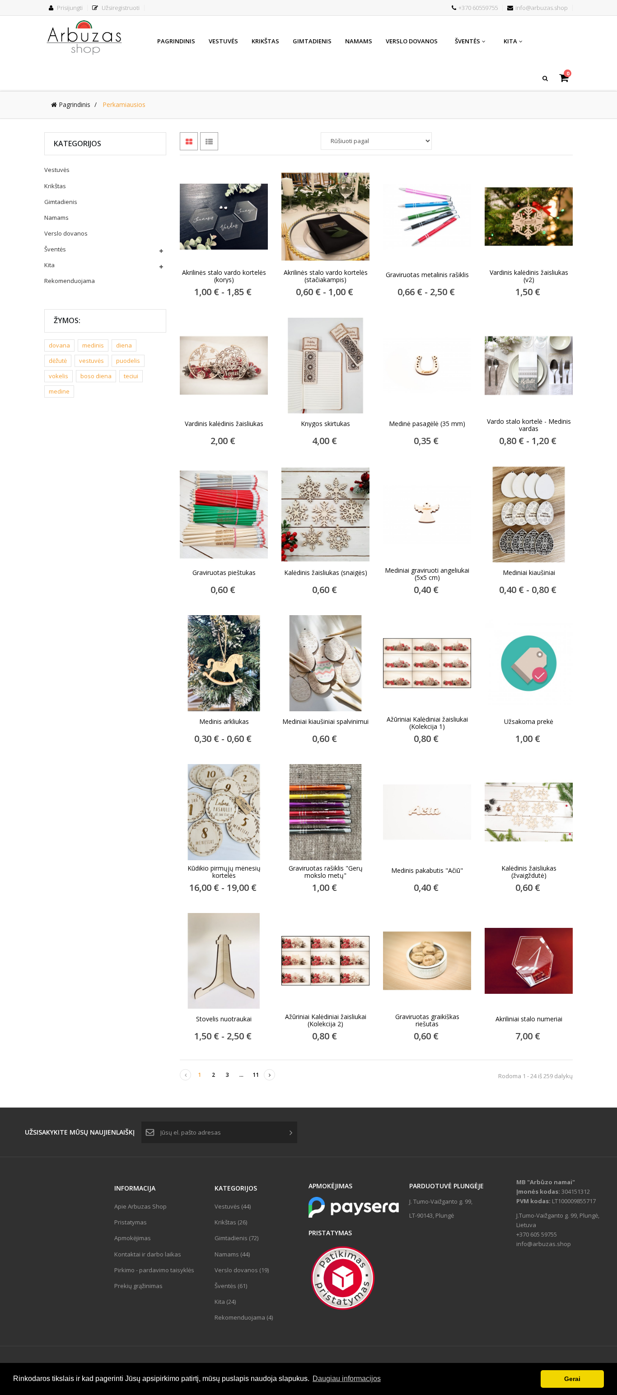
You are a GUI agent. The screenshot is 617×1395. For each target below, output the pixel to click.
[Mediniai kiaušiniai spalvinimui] (325, 663)
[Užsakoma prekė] (529, 663)
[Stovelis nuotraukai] (224, 961)
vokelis (58, 376)
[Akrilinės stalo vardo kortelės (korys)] (224, 216)
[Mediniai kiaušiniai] (529, 514)
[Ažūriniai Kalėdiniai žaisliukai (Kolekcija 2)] (325, 961)
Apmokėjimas (132, 1238)
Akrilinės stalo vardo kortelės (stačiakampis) (326, 276)
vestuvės (91, 361)
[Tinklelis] (189, 141)
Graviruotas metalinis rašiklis (427, 274)
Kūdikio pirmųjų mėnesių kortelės (224, 872)
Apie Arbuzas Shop (140, 1206)
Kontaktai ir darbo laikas (147, 1254)
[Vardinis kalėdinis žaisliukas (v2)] (529, 216)
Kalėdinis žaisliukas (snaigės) (325, 572)
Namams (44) (232, 1254)
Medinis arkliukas (224, 721)
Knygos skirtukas (325, 423)
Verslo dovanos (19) (242, 1270)
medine (59, 391)
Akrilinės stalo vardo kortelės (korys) (224, 276)
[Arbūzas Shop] (85, 36)
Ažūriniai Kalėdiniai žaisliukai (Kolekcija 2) (325, 1020)
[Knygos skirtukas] (325, 365)
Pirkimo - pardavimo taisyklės (154, 1270)
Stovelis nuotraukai (224, 1019)
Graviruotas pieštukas (224, 572)
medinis (93, 345)
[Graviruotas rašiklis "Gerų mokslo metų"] (325, 812)
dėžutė (58, 361)
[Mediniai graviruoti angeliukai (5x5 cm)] (427, 514)
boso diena (96, 376)
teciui (131, 376)
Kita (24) (225, 1302)
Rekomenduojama (69, 281)
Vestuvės (57, 170)
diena (124, 345)
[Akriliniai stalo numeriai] (529, 961)
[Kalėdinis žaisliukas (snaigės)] (325, 514)
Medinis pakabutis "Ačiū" (427, 870)
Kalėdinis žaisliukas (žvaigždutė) (528, 872)
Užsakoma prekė (528, 721)
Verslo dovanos (66, 233)
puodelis (128, 361)
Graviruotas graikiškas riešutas (427, 1020)
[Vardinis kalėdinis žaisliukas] (224, 365)
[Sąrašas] (209, 141)
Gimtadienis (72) (236, 1238)
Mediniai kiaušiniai (529, 572)
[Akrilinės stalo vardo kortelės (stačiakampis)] (325, 216)
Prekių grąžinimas (138, 1286)
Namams (56, 217)
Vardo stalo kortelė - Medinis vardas (529, 425)
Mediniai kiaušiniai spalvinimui (325, 721)
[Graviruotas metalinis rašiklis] (427, 216)
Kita (49, 265)
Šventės (55, 249)
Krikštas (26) (231, 1222)
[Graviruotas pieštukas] (224, 514)
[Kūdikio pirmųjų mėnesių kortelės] (224, 812)
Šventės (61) (231, 1286)
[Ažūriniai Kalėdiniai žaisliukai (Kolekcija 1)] (427, 663)
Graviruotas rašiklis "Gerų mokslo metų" (326, 872)
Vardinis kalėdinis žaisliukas (224, 423)
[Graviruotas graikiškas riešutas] (427, 961)
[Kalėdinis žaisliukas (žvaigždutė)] (529, 812)
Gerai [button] (572, 1378)
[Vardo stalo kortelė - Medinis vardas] (529, 365)
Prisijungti (69, 8)
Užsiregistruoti (120, 8)
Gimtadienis (60, 202)
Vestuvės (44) (233, 1206)
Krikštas (55, 186)
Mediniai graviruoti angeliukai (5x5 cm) (427, 574)
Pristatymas (130, 1222)
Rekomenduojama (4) (244, 1317)
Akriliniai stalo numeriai (528, 1019)
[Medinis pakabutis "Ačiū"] (427, 812)
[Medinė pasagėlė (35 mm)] (427, 365)
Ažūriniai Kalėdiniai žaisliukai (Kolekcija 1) (427, 723)
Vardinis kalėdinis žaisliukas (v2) (529, 276)
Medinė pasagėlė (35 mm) (427, 423)
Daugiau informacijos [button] (347, 1378)
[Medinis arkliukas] (224, 663)
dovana (59, 345)
